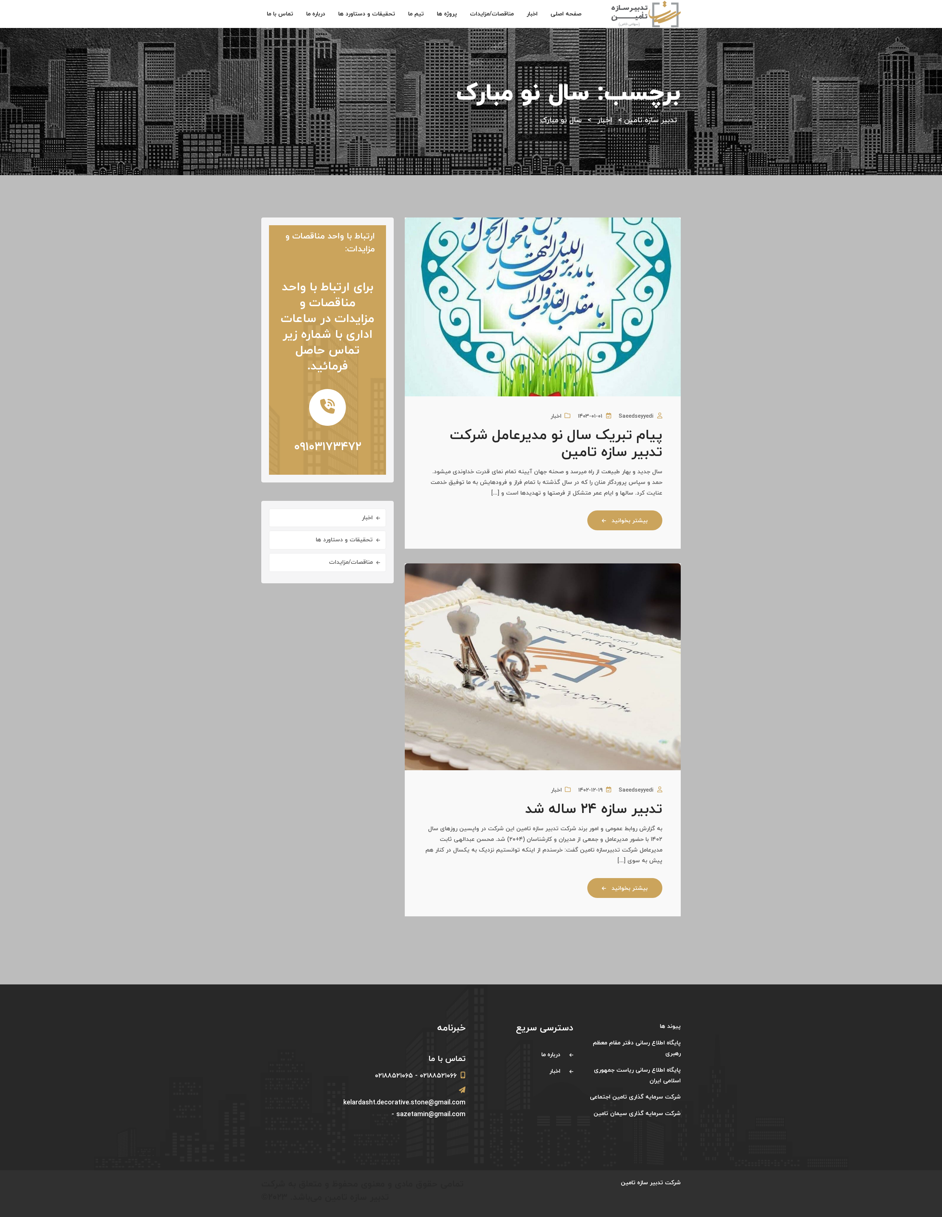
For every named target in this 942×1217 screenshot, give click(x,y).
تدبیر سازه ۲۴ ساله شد (593, 809)
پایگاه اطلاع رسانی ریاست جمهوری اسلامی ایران (637, 1075)
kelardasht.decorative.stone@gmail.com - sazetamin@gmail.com (404, 1108)
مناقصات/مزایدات (492, 14)
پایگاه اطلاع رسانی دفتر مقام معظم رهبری (637, 1048)
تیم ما (416, 14)
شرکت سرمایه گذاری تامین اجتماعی (635, 1097)
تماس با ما (280, 14)
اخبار (532, 14)
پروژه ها (447, 14)
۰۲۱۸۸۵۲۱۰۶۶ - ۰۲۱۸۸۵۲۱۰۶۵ (416, 1075)
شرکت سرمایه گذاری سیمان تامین (637, 1114)
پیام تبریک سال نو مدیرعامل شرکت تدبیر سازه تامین (556, 444)
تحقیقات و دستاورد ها (366, 14)
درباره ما (315, 14)
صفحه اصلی (565, 14)
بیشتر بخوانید (630, 521)
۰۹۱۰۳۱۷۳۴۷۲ (327, 447)
